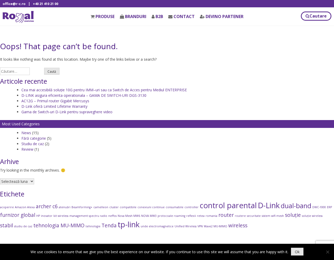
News (26, 132)
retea (201, 216)
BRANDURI (135, 16)
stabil (6, 225)
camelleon (100, 207)
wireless (237, 225)
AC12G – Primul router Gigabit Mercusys (55, 100)
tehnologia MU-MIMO (59, 225)
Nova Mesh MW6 (129, 216)
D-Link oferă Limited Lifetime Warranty (54, 106)
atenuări (64, 207)
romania (211, 216)
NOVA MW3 (149, 216)
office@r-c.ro (14, 3)
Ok (297, 251)
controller (191, 207)
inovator (46, 216)
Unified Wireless (185, 226)
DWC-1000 (319, 207)
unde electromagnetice (157, 226)
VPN (200, 226)
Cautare (318, 16)
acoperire (7, 207)
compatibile (128, 207)
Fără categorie (33, 138)
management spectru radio (88, 216)
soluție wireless (312, 216)
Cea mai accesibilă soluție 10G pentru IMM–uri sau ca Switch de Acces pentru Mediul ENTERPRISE (104, 89)
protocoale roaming (171, 216)
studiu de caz (23, 226)
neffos (112, 216)
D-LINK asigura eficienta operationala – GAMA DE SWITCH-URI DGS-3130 (83, 95)
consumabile (174, 207)
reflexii (191, 216)
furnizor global (17, 215)
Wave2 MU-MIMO (215, 226)
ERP (329, 207)
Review (27, 149)
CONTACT (184, 16)
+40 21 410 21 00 (45, 3)
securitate (254, 216)
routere (240, 216)
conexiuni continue (151, 207)
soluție (293, 215)
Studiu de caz (32, 143)
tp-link (129, 224)
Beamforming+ (81, 207)
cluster (114, 207)
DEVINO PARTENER (224, 16)
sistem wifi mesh (273, 216)
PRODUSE (105, 16)
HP (38, 216)
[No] (327, 252)
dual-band (296, 205)
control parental (228, 205)
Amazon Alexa (25, 207)
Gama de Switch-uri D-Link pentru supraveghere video (66, 111)
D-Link (269, 205)
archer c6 (47, 206)
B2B (159, 16)
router (226, 215)
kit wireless (60, 216)
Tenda (109, 225)
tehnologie (93, 226)
